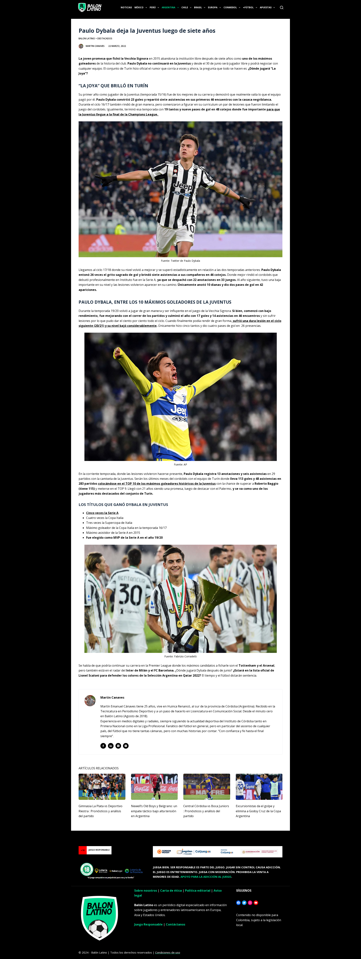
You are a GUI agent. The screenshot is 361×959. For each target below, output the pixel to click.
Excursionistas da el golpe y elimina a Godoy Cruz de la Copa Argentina (258, 811)
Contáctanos (175, 924)
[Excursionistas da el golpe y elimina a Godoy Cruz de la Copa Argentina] (259, 787)
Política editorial (197, 890)
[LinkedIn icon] (111, 746)
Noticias (126, 7)
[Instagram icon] (126, 746)
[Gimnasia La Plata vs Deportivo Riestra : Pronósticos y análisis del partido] (102, 787)
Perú (153, 7)
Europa (212, 7)
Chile (184, 7)
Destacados (104, 38)
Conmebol (230, 7)
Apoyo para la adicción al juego (205, 876)
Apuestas (266, 7)
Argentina (168, 7)
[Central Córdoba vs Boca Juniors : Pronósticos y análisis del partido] (206, 787)
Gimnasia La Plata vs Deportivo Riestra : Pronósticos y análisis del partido (100, 811)
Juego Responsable (148, 924)
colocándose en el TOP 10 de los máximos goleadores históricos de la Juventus (157, 483)
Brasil (198, 7)
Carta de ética (171, 890)
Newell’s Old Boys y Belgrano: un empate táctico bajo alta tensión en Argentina (154, 811)
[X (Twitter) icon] (118, 746)
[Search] (281, 7)
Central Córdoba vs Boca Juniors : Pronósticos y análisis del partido (206, 811)
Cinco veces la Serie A (102, 513)
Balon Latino (87, 38)
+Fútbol (248, 7)
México (138, 7)
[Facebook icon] (103, 746)
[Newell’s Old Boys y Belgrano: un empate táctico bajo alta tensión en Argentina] (154, 787)
